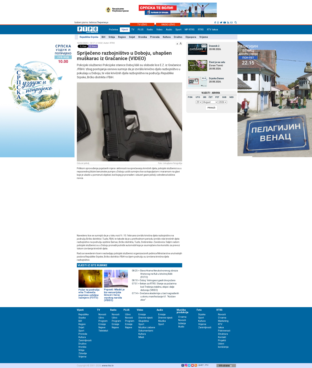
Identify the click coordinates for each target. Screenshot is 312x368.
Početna (113, 29)
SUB (224, 97)
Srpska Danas (216, 78)
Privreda (155, 37)
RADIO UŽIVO (168, 24)
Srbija (112, 37)
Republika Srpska (89, 37)
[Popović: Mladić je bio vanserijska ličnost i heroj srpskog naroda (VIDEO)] (116, 277)
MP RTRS (190, 29)
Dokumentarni (145, 330)
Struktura (223, 334)
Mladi (141, 337)
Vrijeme (203, 37)
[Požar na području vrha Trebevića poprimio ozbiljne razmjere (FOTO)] (90, 277)
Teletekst (103, 330)
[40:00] (197, 49)
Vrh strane (224, 365)
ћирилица (103, 22)
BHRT (201, 365)
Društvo (178, 37)
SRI (204, 97)
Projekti (222, 340)
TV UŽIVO (142, 24)
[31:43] (197, 65)
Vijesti (124, 29)
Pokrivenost (224, 330)
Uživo (101, 317)
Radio (150, 29)
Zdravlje (82, 353)
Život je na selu (217, 62)
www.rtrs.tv (108, 365)
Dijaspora (191, 37)
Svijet (132, 37)
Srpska (201, 314)
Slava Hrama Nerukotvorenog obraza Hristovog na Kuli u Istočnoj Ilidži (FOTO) (155, 273)
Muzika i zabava (146, 327)
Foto (199, 310)
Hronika (142, 37)
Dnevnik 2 (214, 46)
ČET (211, 97)
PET (217, 97)
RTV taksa (212, 29)
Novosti (102, 314)
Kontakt (222, 337)
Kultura (167, 37)
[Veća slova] (180, 43)
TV (132, 29)
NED (231, 97)
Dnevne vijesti (145, 317)
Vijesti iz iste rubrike (92, 265)
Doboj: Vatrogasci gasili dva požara (153, 280)
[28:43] (197, 81)
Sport (178, 29)
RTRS (201, 29)
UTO (198, 97)
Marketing (223, 321)
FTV (206, 365)
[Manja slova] (177, 43)
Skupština (143, 321)
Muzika (162, 321)
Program (103, 321)
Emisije (102, 324)
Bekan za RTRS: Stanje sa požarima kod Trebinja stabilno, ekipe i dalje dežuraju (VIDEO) (154, 286)
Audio (169, 29)
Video (159, 29)
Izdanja (182, 323)
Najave (101, 327)
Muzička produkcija (182, 311)
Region (122, 37)
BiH (103, 37)
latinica (93, 22)
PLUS (140, 29)
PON (190, 97)
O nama (182, 317)
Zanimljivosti (84, 340)
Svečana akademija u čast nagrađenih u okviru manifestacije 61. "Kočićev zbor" (155, 296)
